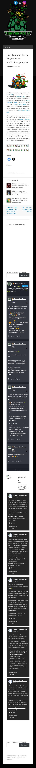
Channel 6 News (20, 173)
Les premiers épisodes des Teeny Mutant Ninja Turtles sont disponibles (19, 200)
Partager (12, 528)
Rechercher (24, 275)
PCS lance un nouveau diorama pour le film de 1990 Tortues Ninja (20, 193)
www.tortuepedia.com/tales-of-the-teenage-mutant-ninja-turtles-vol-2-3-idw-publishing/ (18, 608)
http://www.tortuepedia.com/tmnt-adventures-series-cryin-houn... (17, 371)
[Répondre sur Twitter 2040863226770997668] (9, 379)
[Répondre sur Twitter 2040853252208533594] (9, 439)
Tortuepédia (10, 66)
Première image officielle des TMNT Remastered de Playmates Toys (12, 210)
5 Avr (13, 302)
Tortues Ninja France (20, 495)
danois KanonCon (24, 119)
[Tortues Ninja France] (10, 477)
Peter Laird (17, 102)
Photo (13, 523)
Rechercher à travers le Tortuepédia (16, 272)
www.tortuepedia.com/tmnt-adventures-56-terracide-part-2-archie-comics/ (16, 518)
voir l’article (10, 95)
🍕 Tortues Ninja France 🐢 (19, 300)
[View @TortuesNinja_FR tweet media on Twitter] (18, 456)
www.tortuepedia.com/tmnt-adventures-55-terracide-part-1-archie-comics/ (16, 708)
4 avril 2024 (17, 66)
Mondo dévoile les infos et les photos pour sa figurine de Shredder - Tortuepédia (18, 652)
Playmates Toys (20, 97)
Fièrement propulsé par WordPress (16, 755)
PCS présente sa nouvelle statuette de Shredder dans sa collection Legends (20, 185)
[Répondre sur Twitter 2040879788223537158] (9, 336)
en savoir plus (21, 104)
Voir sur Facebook (12, 526)
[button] (8, 146)
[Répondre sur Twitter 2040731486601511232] (9, 461)
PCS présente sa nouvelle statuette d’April (27, 209)
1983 (14, 104)
